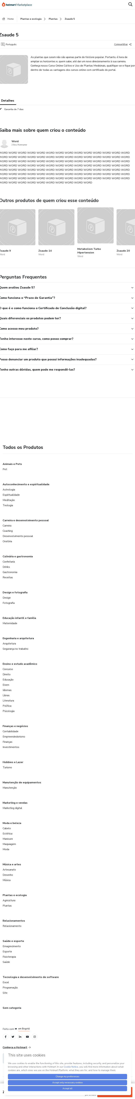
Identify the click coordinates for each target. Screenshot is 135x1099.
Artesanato (9, 869)
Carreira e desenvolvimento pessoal (26, 520)
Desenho (8, 875)
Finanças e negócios (15, 726)
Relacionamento (12, 926)
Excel (6, 982)
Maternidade (10, 623)
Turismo (7, 767)
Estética (7, 833)
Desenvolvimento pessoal (18, 536)
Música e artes (12, 864)
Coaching (8, 531)
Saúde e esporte (13, 941)
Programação (10, 987)
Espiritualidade (11, 495)
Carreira (7, 525)
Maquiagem (9, 844)
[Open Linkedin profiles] (20, 1037)
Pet (5, 469)
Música (7, 880)
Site (5, 993)
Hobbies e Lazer (13, 762)
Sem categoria (12, 1008)
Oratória (7, 541)
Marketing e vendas (15, 803)
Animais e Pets (12, 464)
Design (7, 598)
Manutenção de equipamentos (22, 782)
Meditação (9, 500)
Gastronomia (10, 572)
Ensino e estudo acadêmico (20, 664)
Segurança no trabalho (15, 649)
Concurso (8, 669)
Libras (6, 695)
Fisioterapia (9, 957)
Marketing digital (12, 808)
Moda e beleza (12, 823)
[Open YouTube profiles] (27, 1037)
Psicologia (8, 711)
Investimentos (11, 747)
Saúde (6, 962)
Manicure (8, 839)
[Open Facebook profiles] (5, 1037)
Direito (7, 674)
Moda (6, 849)
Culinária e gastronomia (18, 556)
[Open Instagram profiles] (34, 1037)
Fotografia (9, 603)
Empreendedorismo (14, 736)
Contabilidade (10, 731)
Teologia (8, 505)
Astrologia (9, 489)
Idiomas (7, 690)
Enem (6, 685)
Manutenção (10, 788)
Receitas (8, 577)
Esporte (7, 951)
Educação (8, 679)
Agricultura (9, 900)
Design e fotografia (15, 592)
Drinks (6, 567)
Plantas (7, 906)
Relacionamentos (14, 921)
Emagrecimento (12, 946)
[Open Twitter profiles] (12, 1037)
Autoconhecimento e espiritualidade (26, 484)
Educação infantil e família (19, 618)
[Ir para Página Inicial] (18, 4)
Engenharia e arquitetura (18, 638)
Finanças (7, 742)
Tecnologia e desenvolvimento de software (31, 977)
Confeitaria (9, 562)
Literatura (8, 700)
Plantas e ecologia (15, 895)
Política (7, 706)
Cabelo (7, 828)
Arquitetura (9, 643)
